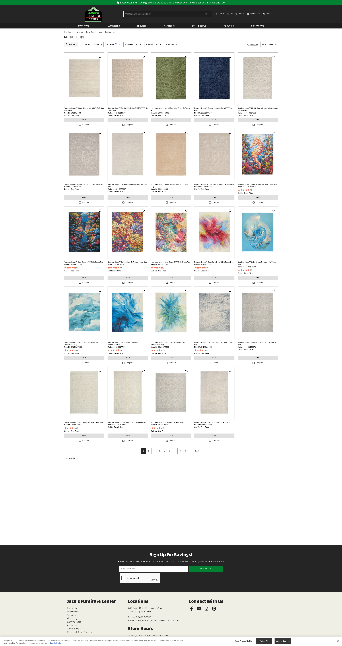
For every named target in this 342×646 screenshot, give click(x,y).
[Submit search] (206, 14)
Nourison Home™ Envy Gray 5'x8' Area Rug (167, 422)
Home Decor (90, 32)
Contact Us (257, 26)
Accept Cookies (282, 641)
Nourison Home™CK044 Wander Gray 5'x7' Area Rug (83, 184)
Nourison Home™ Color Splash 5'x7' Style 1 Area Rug (257, 184)
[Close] (338, 641)
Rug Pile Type (109, 32)
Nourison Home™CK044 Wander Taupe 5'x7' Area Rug (214, 184)
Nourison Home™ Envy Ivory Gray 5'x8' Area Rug (212, 422)
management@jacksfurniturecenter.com (157, 620)
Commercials (199, 26)
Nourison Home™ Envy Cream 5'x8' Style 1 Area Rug (83, 422)
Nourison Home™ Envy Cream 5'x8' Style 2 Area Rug (127, 422)
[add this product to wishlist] (100, 57)
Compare (85, 125)
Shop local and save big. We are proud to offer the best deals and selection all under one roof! (172, 2)
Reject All (264, 641)
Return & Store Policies (79, 632)
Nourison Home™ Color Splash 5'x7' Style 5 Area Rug (213, 262)
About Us (229, 26)
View (84, 120)
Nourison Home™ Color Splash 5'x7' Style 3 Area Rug (127, 262)
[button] (216, 14)
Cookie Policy (56, 643)
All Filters (73, 44)
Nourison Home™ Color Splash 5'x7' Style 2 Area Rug (83, 262)
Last (197, 451)
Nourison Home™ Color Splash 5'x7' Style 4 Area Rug (170, 262)
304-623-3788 (143, 617)
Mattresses (113, 26)
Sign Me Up (205, 568)
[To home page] (93, 14)
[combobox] (85, 44)
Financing (169, 26)
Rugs (100, 32)
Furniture (83, 26)
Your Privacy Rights (243, 641)
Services (141, 26)
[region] (171, 641)
